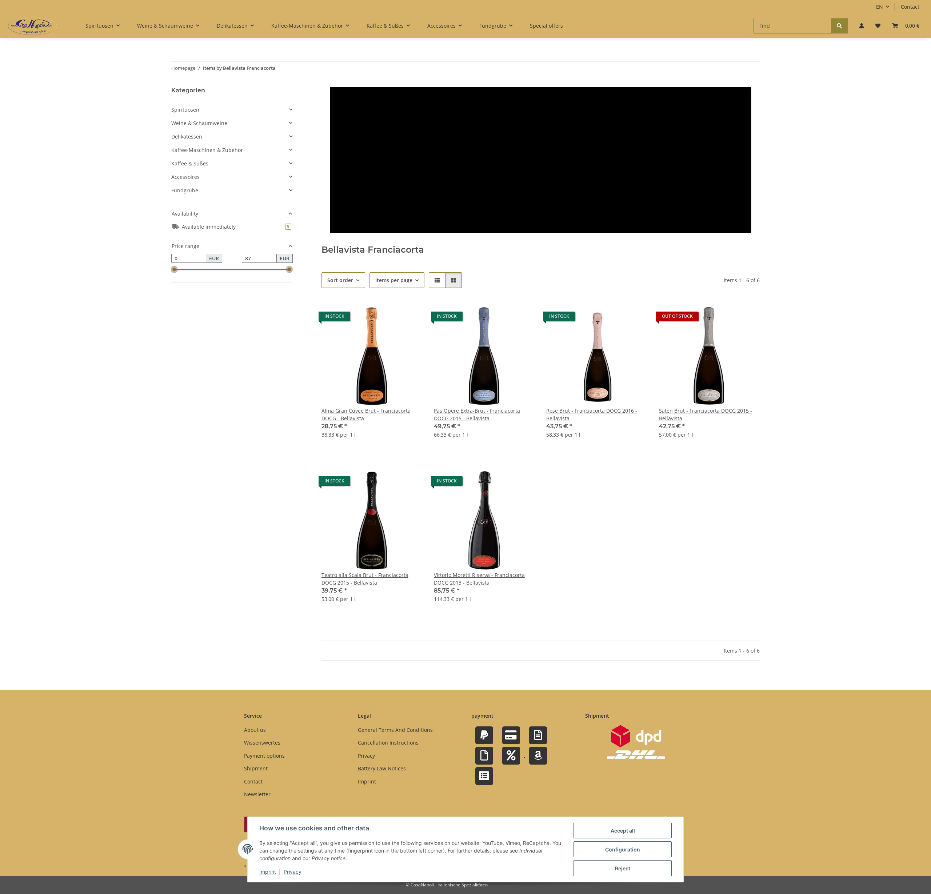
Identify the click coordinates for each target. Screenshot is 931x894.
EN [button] (879, 6)
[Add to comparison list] (391, 318)
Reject (622, 868)
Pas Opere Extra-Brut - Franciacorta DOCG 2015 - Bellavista (477, 414)
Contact (910, 6)
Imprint (267, 872)
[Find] (839, 25)
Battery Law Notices (382, 768)
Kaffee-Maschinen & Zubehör (207, 150)
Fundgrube (184, 190)
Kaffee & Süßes (189, 163)
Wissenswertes (262, 742)
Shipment (256, 768)
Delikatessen (186, 136)
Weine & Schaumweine (199, 123)
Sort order (340, 280)
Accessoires (185, 176)
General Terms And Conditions (395, 729)
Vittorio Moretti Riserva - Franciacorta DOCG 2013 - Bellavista (479, 579)
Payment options (264, 755)
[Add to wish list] (410, 318)
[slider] (174, 270)
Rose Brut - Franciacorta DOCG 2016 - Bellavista (591, 414)
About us (255, 729)
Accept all (623, 830)
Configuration (622, 849)
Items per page (393, 280)
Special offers (546, 25)
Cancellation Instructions (388, 742)
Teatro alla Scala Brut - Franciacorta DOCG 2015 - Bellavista (364, 579)
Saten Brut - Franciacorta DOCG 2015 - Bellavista (705, 414)
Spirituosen (185, 109)
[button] (862, 25)
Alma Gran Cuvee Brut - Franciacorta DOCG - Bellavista (366, 414)
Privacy (292, 872)
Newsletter (257, 794)
